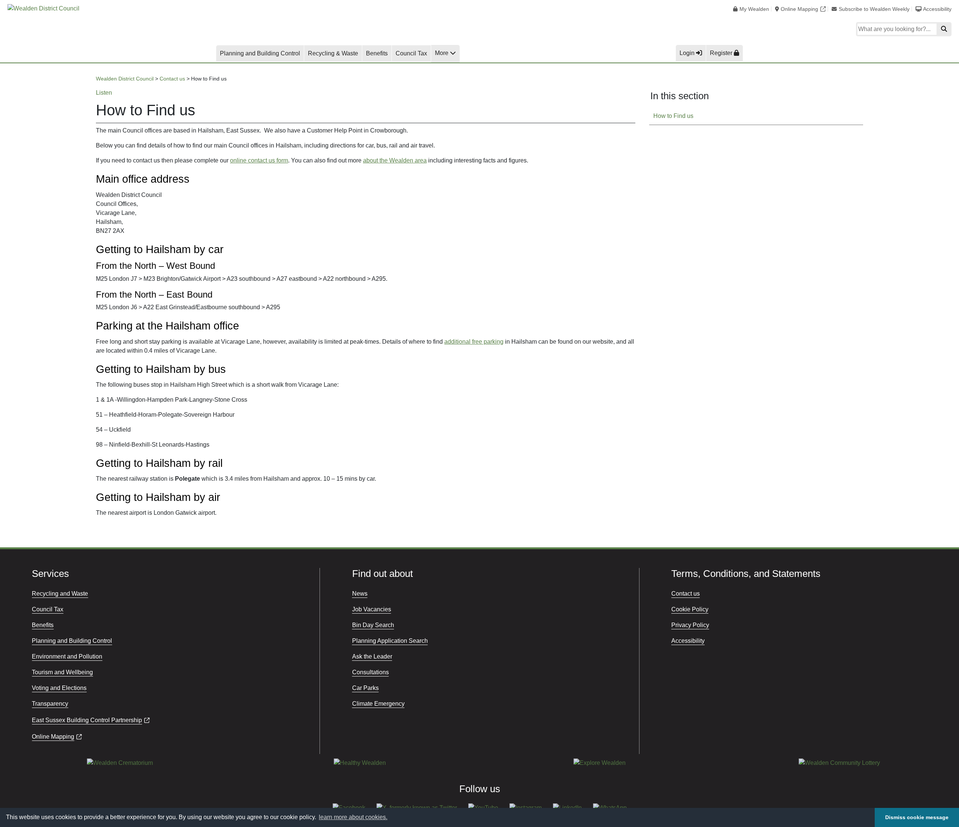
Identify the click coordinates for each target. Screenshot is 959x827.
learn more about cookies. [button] (353, 817)
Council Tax (411, 53)
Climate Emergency (378, 703)
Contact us (685, 593)
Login (688, 53)
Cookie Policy (689, 609)
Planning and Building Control (260, 53)
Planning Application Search (390, 641)
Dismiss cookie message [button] (917, 817)
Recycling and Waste (60, 593)
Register (722, 53)
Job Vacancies (371, 609)
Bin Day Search (373, 625)
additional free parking (473, 341)
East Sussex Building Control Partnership (87, 720)
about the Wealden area (395, 160)
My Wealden (754, 9)
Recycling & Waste (333, 53)
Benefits (377, 53)
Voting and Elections (59, 688)
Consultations (370, 672)
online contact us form (259, 160)
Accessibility (937, 9)
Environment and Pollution (67, 656)
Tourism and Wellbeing (62, 672)
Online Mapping (799, 9)
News (359, 593)
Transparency (50, 703)
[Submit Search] (944, 29)
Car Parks (365, 688)
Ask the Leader (372, 656)
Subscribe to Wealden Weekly (874, 9)
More (442, 53)
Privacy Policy (690, 625)
